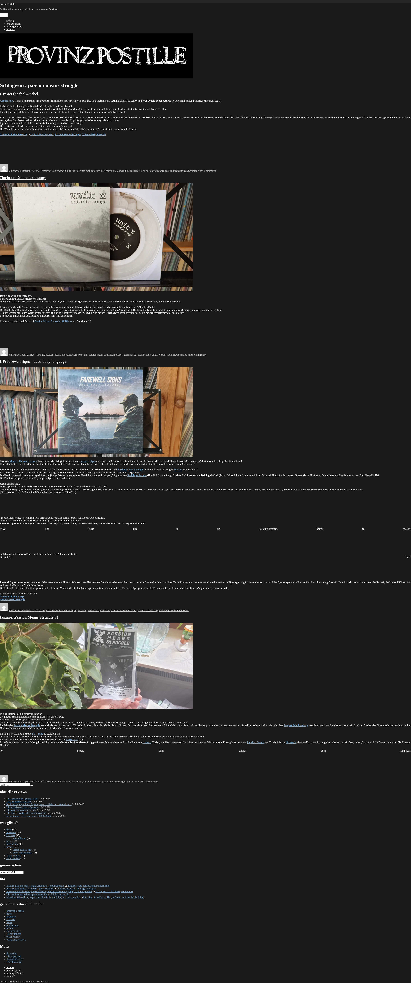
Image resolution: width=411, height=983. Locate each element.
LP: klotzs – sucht (60, 894)
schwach (139, 781)
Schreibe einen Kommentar (202, 170)
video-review (13, 858)
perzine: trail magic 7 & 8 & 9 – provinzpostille (30, 888)
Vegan (162, 354)
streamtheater (19, 838)
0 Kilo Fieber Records (41, 134)
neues (9, 841)
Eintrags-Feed (13, 956)
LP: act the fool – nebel (19, 94)
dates (9, 829)
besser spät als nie (56, 354)
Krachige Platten (14, 26)
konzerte (10, 835)
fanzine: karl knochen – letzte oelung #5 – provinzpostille (35, 885)
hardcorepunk (108, 170)
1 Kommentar (150, 781)
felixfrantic (14, 170)
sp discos (117, 354)
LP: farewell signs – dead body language (33, 361)
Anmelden (11, 953)
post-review (12, 844)
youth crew (172, 354)
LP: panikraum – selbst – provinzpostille (26, 894)
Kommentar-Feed (15, 959)
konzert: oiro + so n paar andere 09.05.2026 (28, 816)
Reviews (178, 469)
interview (11, 832)
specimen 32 (130, 354)
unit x (155, 354)
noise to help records (153, 170)
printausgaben (13, 23)
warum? (10, 29)
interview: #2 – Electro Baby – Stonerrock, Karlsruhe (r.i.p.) (113, 897)
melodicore (93, 610)
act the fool (84, 170)
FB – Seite (37, 733)
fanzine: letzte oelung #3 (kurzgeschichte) (89, 885)
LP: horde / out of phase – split (22, 798)
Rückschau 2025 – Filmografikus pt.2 (77, 888)
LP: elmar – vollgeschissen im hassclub (26, 813)
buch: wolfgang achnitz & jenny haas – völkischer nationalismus (39, 804)
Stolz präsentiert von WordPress (32, 981)
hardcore (95, 170)
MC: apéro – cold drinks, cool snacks (114, 891)
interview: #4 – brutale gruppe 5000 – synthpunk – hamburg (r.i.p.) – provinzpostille (49, 891)
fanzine (87, 781)
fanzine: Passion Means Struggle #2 (29, 617)
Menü (3, 15)
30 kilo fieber (70, 170)
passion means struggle (176, 170)
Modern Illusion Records (129, 170)
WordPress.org (13, 962)
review (60, 170)
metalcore (105, 610)
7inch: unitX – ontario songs (23, 178)
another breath (63, 781)
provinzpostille (7, 4)
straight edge (144, 354)
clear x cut (77, 781)
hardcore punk (80, 354)
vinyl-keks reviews (22, 852)
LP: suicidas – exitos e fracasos (22, 807)
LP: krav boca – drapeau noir (21, 810)
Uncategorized (13, 855)
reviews (10, 20)
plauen (130, 781)
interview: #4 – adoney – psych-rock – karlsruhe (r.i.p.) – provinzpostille (43, 897)
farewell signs (69, 610)
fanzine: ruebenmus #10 (18, 801)
